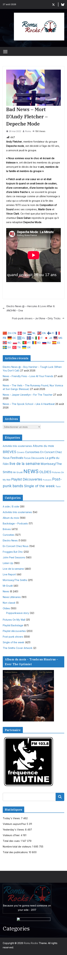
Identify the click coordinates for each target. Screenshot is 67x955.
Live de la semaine (13, 568)
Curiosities (32, 452)
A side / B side (11, 506)
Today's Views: (12, 818)
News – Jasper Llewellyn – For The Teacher (28, 394)
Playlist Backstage (13, 625)
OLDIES (45, 472)
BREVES (9, 452)
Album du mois (11, 517)
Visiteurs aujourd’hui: (15, 823)
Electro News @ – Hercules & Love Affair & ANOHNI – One (31, 308)
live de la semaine (24, 463)
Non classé (9, 602)
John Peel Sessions (14, 557)
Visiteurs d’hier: (12, 835)
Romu (28, 131)
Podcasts (47, 480)
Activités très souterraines (17, 446)
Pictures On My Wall (14, 619)
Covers (20, 452)
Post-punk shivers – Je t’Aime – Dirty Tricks (36, 318)
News (6, 591)
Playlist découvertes (14, 631)
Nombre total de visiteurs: (17, 846)
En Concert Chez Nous (16, 546)
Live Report (9, 574)
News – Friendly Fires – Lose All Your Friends (28, 376)
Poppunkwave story (17, 613)
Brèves (7, 529)
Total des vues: (12, 840)
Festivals (16, 458)
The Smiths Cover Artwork (17, 647)
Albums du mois (43, 446)
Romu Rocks (31, 943)
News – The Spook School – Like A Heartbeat (29, 403)
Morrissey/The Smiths (15, 580)
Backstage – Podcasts (15, 523)
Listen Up (8, 563)
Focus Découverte (34, 458)
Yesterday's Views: (14, 829)
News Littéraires (12, 597)
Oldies (6, 608)
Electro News (10, 540)
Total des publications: (16, 852)
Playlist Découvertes (26, 479)
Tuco (58, 486)
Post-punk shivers (13, 636)
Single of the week (39, 486)
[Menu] (5, 51)
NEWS (31, 471)
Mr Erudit (18, 472)
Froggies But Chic (13, 551)
